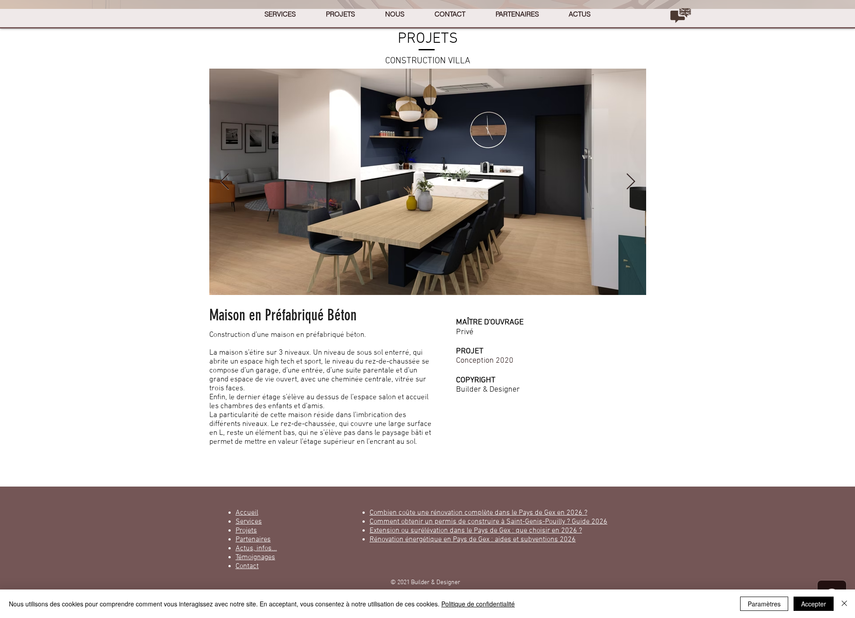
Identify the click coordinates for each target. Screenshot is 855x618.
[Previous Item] (225, 182)
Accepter (813, 603)
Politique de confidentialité (478, 603)
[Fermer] (844, 604)
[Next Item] (631, 182)
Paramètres (764, 603)
